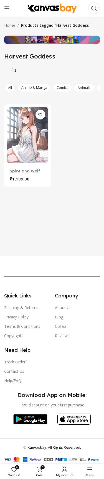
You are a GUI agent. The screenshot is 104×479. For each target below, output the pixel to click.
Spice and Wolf (25, 171)
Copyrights (13, 335)
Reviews (62, 335)
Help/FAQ (12, 380)
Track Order (15, 361)
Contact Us (14, 371)
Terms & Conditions (22, 326)
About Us (63, 307)
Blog (59, 317)
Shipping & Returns (21, 307)
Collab (60, 326)
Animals (84, 87)
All (10, 87)
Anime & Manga (34, 87)
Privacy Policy (16, 317)
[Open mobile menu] (6, 8)
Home (9, 25)
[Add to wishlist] (40, 114)
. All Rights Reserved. (54, 447)
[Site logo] (52, 7)
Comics (62, 87)
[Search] (94, 8)
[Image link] (30, 418)
